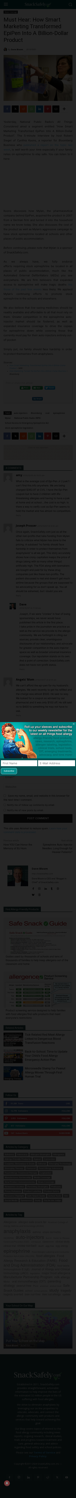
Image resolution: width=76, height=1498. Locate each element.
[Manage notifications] (7, 1483)
